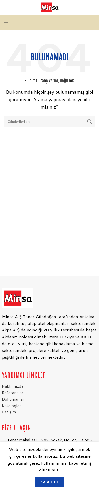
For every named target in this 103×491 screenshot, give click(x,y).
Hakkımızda (13, 386)
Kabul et (49, 482)
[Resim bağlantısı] (17, 298)
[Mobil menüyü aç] (6, 23)
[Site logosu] (50, 7)
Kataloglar (11, 405)
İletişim (9, 412)
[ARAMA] (90, 121)
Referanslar (13, 392)
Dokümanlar (13, 399)
